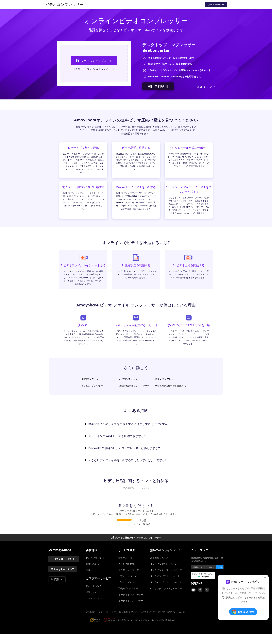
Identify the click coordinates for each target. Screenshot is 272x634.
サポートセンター (96, 586)
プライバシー (105, 611)
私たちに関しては (95, 557)
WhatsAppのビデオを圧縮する (170, 385)
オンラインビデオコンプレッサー (167, 582)
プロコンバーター (216, 4)
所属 (88, 570)
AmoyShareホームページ (122, 537)
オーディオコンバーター (130, 594)
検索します (91, 592)
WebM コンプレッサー (166, 379)
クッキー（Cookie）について (162, 611)
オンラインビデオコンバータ (165, 576)
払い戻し (183, 611)
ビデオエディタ (126, 582)
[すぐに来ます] (193, 590)
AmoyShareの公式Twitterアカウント (207, 590)
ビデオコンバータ (127, 576)
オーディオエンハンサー (130, 600)
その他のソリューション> (136, 488)
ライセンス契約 (121, 611)
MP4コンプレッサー (92, 379)
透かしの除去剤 (126, 564)
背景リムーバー (126, 557)
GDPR (143, 611)
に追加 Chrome (246, 611)
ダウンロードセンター (65, 558)
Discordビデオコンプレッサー (133, 385)
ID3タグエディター (128, 588)
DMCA (134, 611)
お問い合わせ (92, 564)
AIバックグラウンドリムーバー (166, 588)
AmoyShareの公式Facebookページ (200, 590)
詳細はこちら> (206, 87)
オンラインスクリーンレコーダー (167, 570)
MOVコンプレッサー (129, 379)
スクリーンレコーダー (129, 570)
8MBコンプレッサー (92, 385)
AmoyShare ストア (64, 569)
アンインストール (95, 598)
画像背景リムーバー (160, 557)
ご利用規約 (90, 611)
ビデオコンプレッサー (64, 4)
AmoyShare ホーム (59, 550)
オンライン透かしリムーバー (165, 564)
